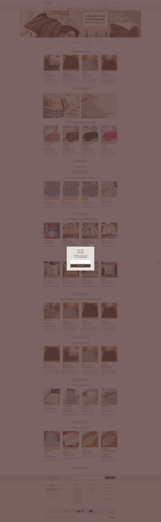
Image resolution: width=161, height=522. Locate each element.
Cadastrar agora (80, 265)
